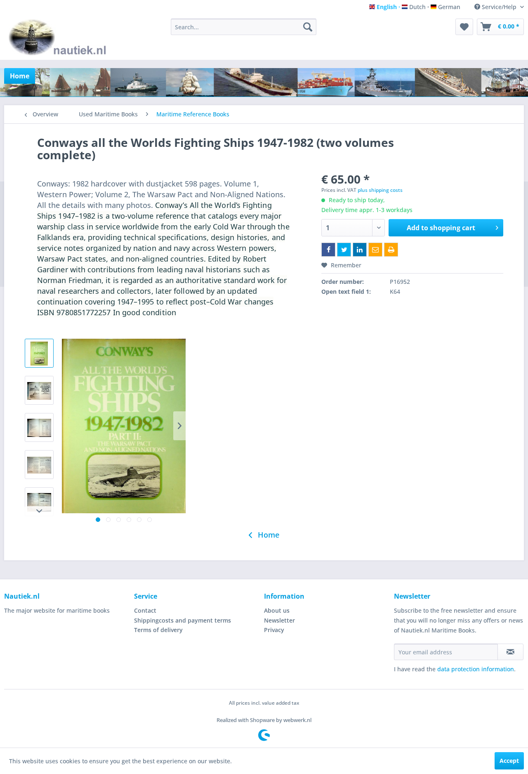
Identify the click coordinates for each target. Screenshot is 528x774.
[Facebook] (328, 249)
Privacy (274, 630)
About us (277, 610)
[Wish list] (464, 27)
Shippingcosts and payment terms (182, 620)
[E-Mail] (375, 249)
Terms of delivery (158, 630)
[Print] (391, 249)
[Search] (307, 27)
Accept (509, 761)
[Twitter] (344, 249)
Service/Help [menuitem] (499, 7)
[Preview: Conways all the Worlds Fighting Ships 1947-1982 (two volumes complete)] (39, 353)
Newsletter (279, 620)
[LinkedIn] (359, 249)
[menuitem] (243, 27)
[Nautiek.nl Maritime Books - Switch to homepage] (59, 37)
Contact (145, 610)
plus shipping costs (380, 190)
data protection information (475, 669)
